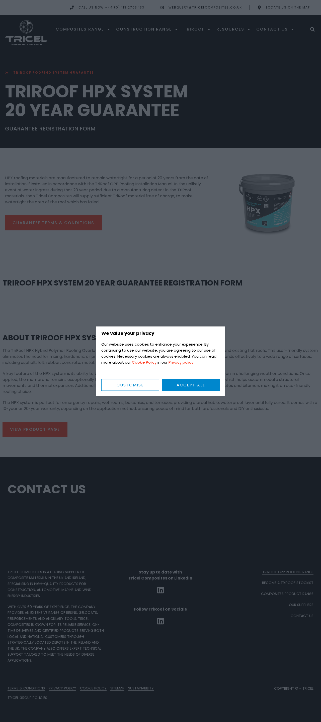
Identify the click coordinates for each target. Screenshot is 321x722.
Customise (130, 385)
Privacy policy (181, 362)
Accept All (191, 385)
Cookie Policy (144, 362)
